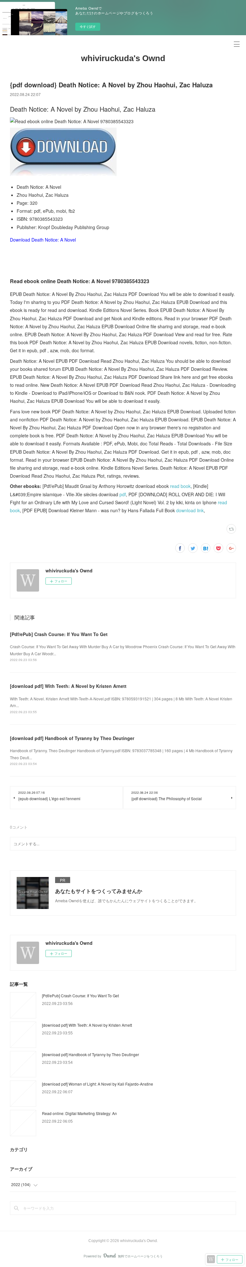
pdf (122, 494)
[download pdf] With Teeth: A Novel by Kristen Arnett (68, 686)
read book (180, 486)
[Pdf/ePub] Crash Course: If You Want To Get (59, 634)
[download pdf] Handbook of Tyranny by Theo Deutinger (72, 738)
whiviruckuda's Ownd (123, 58)
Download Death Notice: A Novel (43, 239)
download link (190, 510)
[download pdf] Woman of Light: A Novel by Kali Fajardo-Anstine (97, 1084)
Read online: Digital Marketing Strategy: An (79, 1113)
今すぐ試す (88, 26)
